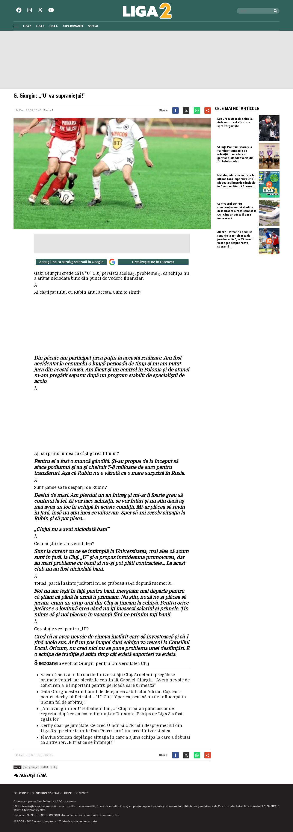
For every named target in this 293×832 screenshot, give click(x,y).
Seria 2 (48, 110)
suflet (44, 767)
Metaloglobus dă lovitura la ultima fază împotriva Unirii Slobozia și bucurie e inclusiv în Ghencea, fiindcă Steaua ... (236, 180)
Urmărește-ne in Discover (153, 262)
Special (93, 26)
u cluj (54, 767)
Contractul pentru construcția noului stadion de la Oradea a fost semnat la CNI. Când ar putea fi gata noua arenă (237, 210)
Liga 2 (27, 26)
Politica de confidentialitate (37, 793)
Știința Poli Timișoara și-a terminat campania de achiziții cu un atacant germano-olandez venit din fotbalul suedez (235, 154)
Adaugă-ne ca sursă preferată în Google (71, 262)
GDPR (68, 793)
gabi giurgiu (30, 767)
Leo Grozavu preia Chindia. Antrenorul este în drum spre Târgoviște (235, 122)
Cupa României (73, 26)
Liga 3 (40, 26)
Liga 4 (53, 26)
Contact (81, 793)
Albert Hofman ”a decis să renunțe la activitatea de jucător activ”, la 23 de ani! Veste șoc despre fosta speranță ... (235, 239)
